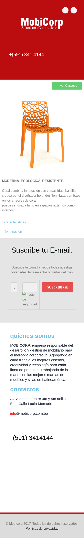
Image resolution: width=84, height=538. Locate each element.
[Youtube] (74, 10)
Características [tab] (15, 222)
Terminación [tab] (13, 231)
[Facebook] (65, 10)
